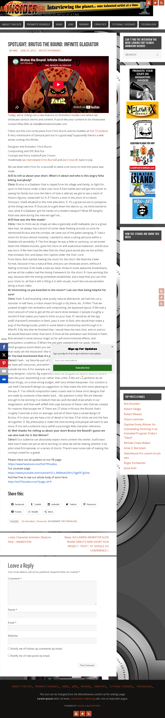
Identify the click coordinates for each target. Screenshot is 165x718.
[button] (82, 349)
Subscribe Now (82, 367)
